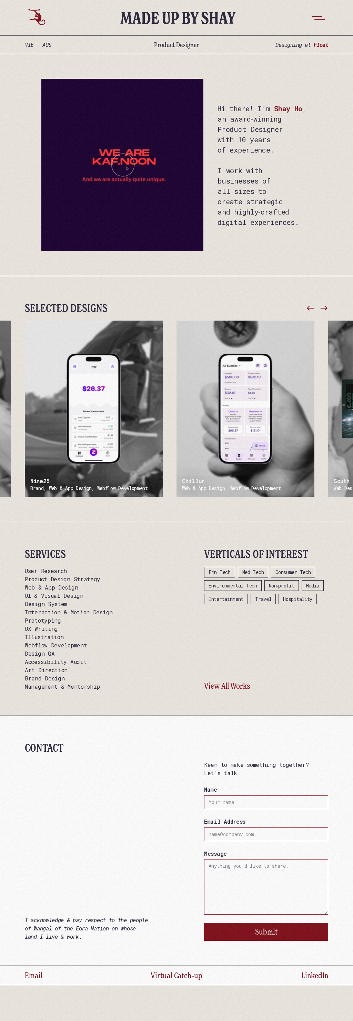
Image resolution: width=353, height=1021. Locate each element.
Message (215, 853)
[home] (36, 18)
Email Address (224, 821)
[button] (318, 18)
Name (210, 789)
